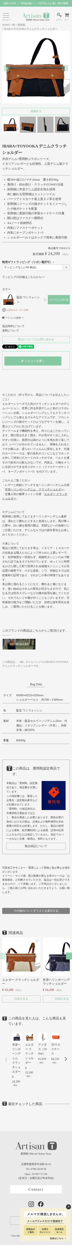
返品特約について (13, 326)
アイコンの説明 (13, 318)
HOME (6, 25)
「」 (34, 489)
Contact (36, 1189)
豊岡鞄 (21, 25)
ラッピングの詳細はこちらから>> (23, 277)
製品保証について (36, 846)
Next (65, 68)
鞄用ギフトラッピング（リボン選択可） (28, 262)
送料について (10, 330)
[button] (3, 955)
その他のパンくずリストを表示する (36, 910)
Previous (7, 68)
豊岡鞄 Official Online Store (37, 20)
